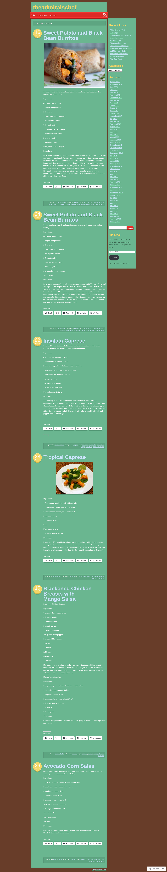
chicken (90, 754)
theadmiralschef (54, 7)
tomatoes (80, 204)
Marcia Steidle (61, 202)
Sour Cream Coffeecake (119, 46)
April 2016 (114, 135)
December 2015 (116, 145)
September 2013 (116, 192)
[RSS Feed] (105, 15)
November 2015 (116, 148)
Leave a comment (98, 447)
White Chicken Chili (117, 30)
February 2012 (115, 219)
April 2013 (114, 206)
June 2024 (114, 87)
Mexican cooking (59, 204)
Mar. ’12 (37, 343)
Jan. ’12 (37, 768)
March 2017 (114, 121)
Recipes (76, 202)
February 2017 (115, 124)
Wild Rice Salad (116, 59)
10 (37, 588)
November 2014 (116, 166)
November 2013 (116, 187)
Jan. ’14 (37, 217)
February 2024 (115, 95)
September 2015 (116, 153)
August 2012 (115, 208)
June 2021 (114, 103)
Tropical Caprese (64, 457)
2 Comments (100, 204)
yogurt (93, 204)
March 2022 (114, 100)
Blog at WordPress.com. (99, 869)
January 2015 (115, 163)
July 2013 (113, 198)
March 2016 (114, 137)
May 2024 (113, 90)
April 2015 (114, 158)
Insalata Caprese (64, 341)
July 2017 (113, 119)
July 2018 (113, 108)
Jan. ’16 (37, 35)
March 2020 (114, 105)
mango (93, 576)
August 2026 (115, 82)
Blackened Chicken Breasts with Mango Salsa (67, 594)
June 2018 (114, 111)
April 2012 (114, 214)
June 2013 (114, 200)
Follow (114, 258)
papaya (93, 578)
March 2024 (114, 92)
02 (37, 340)
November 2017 (116, 116)
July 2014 (113, 171)
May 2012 (113, 211)
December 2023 (116, 98)
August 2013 (115, 195)
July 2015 (113, 156)
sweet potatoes (71, 204)
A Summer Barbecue (118, 43)
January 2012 (115, 222)
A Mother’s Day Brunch (119, 54)
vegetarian (86, 204)
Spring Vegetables (117, 56)
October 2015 (115, 150)
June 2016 (114, 129)
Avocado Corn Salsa (68, 766)
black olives (91, 859)
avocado (86, 202)
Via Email (115, 234)
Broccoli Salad (115, 40)
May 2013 (113, 203)
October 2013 (115, 190)
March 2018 (114, 113)
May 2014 (113, 174)
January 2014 (115, 185)
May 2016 (113, 132)
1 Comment (100, 578)
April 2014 (114, 177)
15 (37, 32)
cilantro (50, 204)
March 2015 (114, 161)
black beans (94, 202)
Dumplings (114, 33)
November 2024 (116, 84)
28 (37, 456)
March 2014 (114, 179)
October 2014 (115, 169)
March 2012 (114, 216)
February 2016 (115, 140)
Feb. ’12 (37, 459)
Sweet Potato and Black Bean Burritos (73, 35)
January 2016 (115, 142)
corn (102, 859)
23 (37, 765)
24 (37, 214)
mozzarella (92, 445)
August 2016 (115, 127)
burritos (101, 202)
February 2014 (115, 182)
